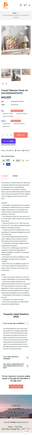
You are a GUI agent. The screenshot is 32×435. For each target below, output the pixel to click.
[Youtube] (14, 413)
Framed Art (14, 104)
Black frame (6, 126)
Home (15, 13)
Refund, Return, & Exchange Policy (11, 429)
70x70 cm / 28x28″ (8, 116)
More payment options (8, 145)
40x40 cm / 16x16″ (8, 113)
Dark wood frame (19, 123)
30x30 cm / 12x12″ (17, 111)
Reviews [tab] (15, 176)
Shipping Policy (26, 429)
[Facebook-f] (9, 413)
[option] (16, 40)
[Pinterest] (23, 413)
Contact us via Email (16, 386)
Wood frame (6, 123)
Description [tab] (4, 176)
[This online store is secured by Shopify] (6, 160)
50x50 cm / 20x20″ (22, 113)
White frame (15, 121)
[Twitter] (11, 413)
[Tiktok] (20, 413)
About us (10, 427)
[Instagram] (17, 413)
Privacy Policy (18, 427)
